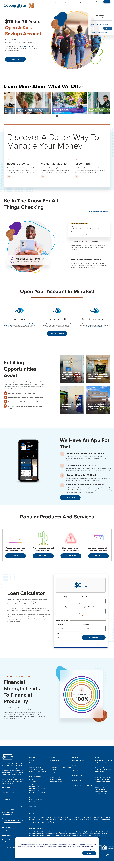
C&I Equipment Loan (55, 777)
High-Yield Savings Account (37, 771)
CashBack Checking (35, 767)
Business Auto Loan (55, 779)
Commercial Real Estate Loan (57, 775)
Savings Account (34, 763)
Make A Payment (64, 2)
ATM (91, 327)
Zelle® (74, 765)
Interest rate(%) (61, 607)
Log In (15, 556)
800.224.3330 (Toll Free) (9, 794)
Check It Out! (70, 497)
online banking (99, 327)
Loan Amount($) (61, 597)
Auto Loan (32, 781)
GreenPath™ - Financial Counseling (82, 785)
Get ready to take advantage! (81, 252)
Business (63, 7)
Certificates (32, 774)
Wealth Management (78, 2)
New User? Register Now (99, 32)
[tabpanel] (72, 369)
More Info (15, 59)
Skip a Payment (76, 780)
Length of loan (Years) (90, 607)
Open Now (98, 556)
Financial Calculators (78, 788)
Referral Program (99, 767)
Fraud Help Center (100, 789)
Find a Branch (6, 839)
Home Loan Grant (34, 786)
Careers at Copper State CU (103, 769)
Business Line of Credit (55, 781)
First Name (59, 624)
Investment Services (35, 776)
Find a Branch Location (12, 820)
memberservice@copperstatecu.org (12, 806)
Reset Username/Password (99, 24)
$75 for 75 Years (23, 28)
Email (57, 633)
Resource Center (100, 787)
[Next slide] (107, 104)
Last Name (85, 624)
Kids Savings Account (35, 765)
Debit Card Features (78, 783)
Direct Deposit (76, 770)
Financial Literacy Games (102, 794)
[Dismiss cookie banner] (95, 841)
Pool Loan (32, 795)
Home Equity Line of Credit (37, 793)
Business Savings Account (56, 763)
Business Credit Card (55, 784)
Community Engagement (102, 779)
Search (97, 2)
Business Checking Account (57, 765)
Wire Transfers (76, 768)
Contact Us (5, 841)
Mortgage (32, 784)
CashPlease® (33, 806)
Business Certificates (55, 769)
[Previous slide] (6, 104)
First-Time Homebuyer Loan (37, 788)
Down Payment (87, 597)
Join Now (4, 838)
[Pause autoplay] (57, 116)
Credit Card (32, 804)
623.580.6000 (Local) (8, 792)
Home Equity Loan (34, 790)
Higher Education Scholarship (103, 777)
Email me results (93, 637)
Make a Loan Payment (78, 773)
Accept (89, 853)
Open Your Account (57, 333)
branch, (87, 327)
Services (86, 7)
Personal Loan (33, 797)
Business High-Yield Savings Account (59, 767)
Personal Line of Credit (36, 799)
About (108, 7)
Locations (41, 2)
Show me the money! (78, 234)
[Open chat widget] (108, 856)
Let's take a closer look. (79, 270)
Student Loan (33, 802)
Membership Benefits (101, 763)
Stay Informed (71, 556)
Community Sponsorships (102, 781)
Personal (40, 7)
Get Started (43, 556)
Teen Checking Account (36, 769)
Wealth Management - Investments (82, 778)
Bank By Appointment (78, 760)
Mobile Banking (51, 2)
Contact (90, 2)
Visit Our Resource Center (98, 212)
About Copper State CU (102, 765)
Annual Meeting (99, 771)
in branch (27, 46)
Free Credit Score (77, 775)
